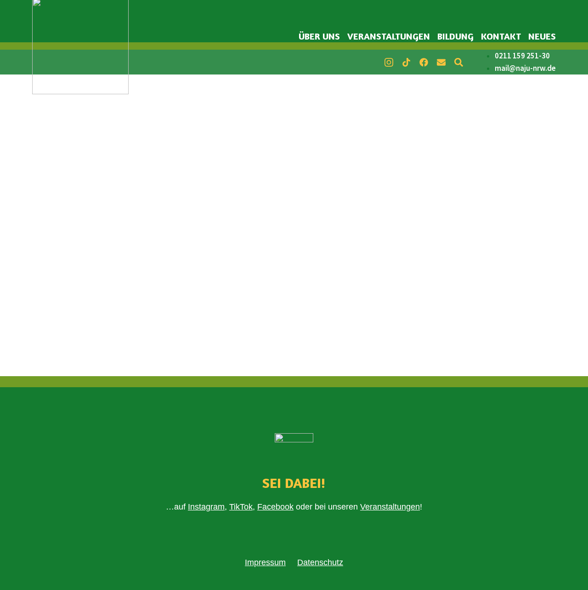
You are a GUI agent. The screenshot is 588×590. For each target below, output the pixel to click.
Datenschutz (320, 562)
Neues (542, 36)
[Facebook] (423, 62)
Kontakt (501, 36)
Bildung (455, 36)
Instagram (206, 506)
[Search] (458, 62)
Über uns (319, 36)
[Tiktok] (406, 62)
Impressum (265, 562)
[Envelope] (441, 62)
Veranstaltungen (388, 36)
